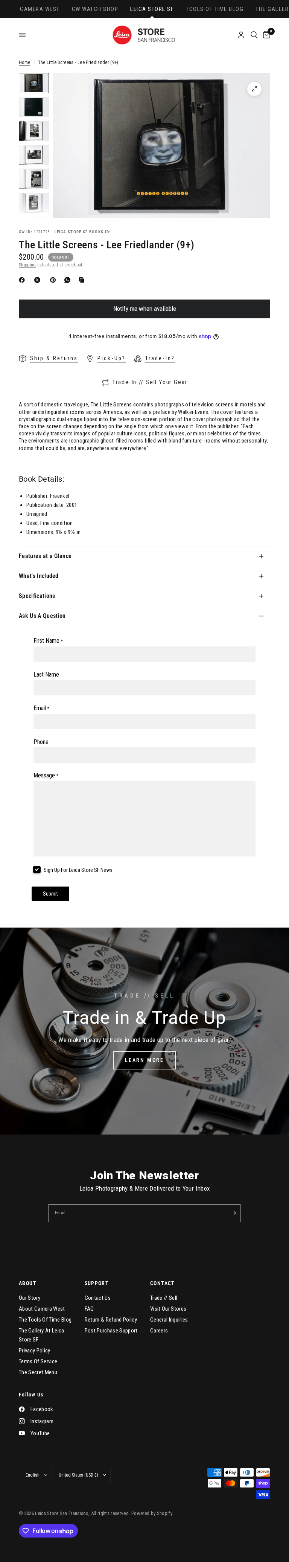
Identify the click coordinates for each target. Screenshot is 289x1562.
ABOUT (28, 1283)
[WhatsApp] (68, 279)
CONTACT (162, 1283)
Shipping (27, 265)
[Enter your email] (232, 1213)
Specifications (37, 595)
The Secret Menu (38, 1372)
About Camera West (42, 1308)
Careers (159, 1330)
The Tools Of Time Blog (45, 1319)
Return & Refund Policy (111, 1319)
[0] (265, 35)
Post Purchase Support (111, 1330)
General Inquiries (169, 1319)
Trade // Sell (163, 1297)
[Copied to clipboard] (83, 279)
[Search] (254, 35)
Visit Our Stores (168, 1308)
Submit (50, 894)
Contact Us (98, 1297)
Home (24, 62)
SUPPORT (97, 1283)
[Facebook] (23, 279)
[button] (144, 1060)
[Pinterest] (54, 279)
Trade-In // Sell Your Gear (149, 382)
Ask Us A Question (42, 615)
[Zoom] (254, 89)
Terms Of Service (38, 1361)
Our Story (29, 1297)
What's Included (39, 575)
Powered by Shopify (151, 1513)
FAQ (89, 1308)
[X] (38, 279)
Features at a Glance (45, 556)
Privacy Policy (34, 1350)
